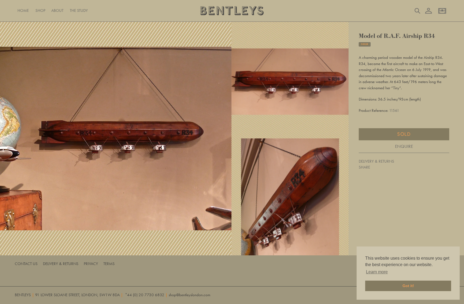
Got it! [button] (408, 286)
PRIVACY (91, 263)
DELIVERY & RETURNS (376, 161)
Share (364, 167)
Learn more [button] (377, 272)
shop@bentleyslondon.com (189, 295)
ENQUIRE (404, 146)
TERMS (109, 263)
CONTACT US (26, 263)
